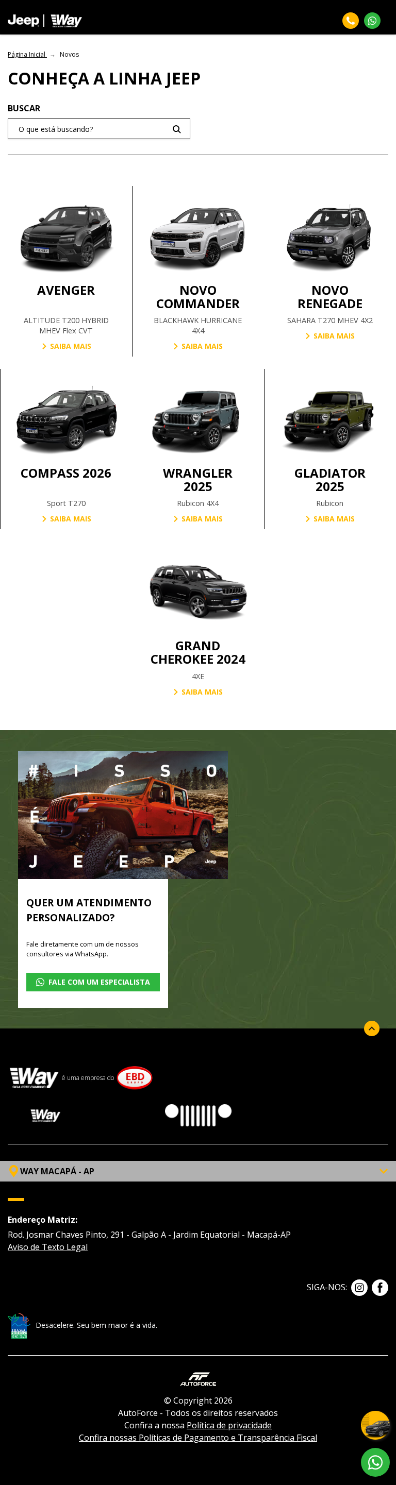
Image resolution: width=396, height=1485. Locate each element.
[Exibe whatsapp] (375, 1462)
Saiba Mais (70, 346)
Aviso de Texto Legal (48, 1247)
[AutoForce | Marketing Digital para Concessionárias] (198, 1378)
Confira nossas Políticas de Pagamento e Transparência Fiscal (198, 1437)
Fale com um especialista (99, 982)
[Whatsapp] (372, 20)
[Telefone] (350, 20)
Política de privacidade (229, 1425)
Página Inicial (27, 54)
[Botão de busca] (177, 129)
